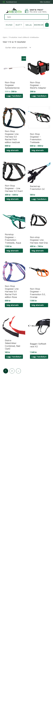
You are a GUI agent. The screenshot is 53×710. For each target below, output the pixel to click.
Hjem (5, 37)
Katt (19, 25)
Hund (9, 25)
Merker (39, 25)
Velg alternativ (12, 150)
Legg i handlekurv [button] (13, 96)
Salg (29, 25)
